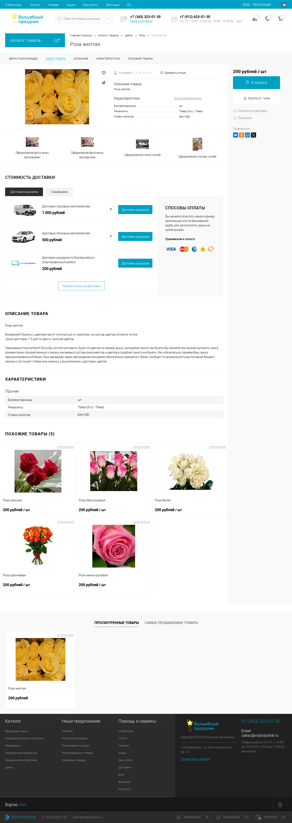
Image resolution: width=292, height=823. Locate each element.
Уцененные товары (74, 760)
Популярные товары (75, 738)
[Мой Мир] (247, 135)
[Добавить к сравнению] (104, 82)
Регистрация (262, 4)
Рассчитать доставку (252, 111)
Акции (71, 5)
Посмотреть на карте (195, 759)
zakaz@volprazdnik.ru (260, 735)
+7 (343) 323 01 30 (54, 817)
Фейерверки (13, 745)
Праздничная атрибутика (21, 760)
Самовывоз (59, 192)
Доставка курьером (24, 192)
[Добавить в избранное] (104, 73)
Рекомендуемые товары (77, 752)
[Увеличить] (57, 96)
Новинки (67, 731)
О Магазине (13, 5)
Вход (246, 4)
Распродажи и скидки (75, 745)
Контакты (124, 789)
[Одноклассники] (241, 135)
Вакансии (124, 781)
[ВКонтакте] (235, 135)
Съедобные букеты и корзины (24, 738)
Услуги (35, 5)
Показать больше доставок (81, 286)
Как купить (90, 5)
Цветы (9, 767)
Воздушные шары (16, 731)
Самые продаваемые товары (171, 622)
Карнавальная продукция (21, 752)
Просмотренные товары (116, 622)
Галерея (53, 5)
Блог (121, 774)
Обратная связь (141, 21)
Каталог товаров (25, 40)
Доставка (112, 5)
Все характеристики (188, 98)
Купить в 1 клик (259, 98)
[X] (253, 135)
